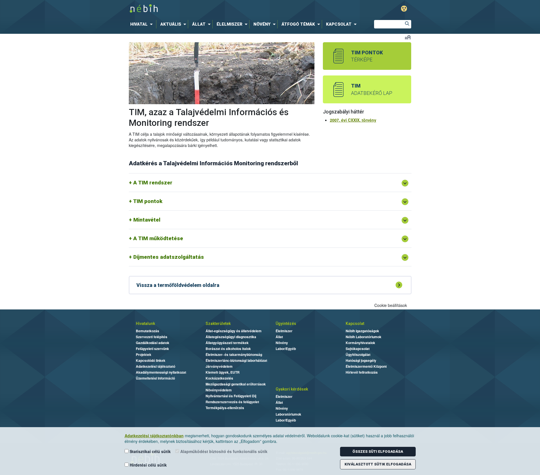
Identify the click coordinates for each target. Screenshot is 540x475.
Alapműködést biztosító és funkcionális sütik (223, 451)
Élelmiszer (284, 330)
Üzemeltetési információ (155, 378)
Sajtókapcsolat (358, 348)
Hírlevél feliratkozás (362, 372)
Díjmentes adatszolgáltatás (168, 257)
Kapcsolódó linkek (150, 360)
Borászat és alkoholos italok (228, 348)
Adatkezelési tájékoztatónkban (154, 435)
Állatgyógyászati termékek (227, 342)
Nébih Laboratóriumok (363, 336)
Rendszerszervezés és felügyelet (232, 401)
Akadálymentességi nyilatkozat (161, 372)
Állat (279, 336)
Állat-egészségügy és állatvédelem (234, 330)
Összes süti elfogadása (377, 451)
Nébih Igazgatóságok (362, 330)
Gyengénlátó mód (404, 9)
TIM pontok (147, 201)
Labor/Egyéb (286, 348)
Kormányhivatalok (360, 342)
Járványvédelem (219, 366)
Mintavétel (146, 220)
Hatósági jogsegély (361, 360)
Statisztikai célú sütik (150, 451)
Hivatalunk (145, 323)
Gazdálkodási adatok (152, 342)
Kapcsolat (355, 323)
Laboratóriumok (288, 414)
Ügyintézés (286, 323)
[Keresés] (407, 24)
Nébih (210, 9)
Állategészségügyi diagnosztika (231, 336)
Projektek (143, 354)
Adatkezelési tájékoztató (155, 366)
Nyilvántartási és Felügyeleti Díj (231, 395)
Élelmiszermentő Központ (366, 366)
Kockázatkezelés (219, 378)
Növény (282, 342)
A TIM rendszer (152, 182)
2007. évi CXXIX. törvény (353, 120)
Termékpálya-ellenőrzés (225, 407)
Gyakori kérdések (292, 389)
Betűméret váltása (407, 37)
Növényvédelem (219, 390)
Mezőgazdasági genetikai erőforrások (236, 384)
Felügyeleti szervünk (152, 348)
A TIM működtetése (158, 238)
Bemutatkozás (147, 330)
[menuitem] (142, 24)
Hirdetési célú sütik (148, 465)
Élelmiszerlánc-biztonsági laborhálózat (236, 360)
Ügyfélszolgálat (358, 354)
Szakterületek (218, 323)
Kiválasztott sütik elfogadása (378, 464)
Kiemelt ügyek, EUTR (223, 372)
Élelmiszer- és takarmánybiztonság (234, 354)
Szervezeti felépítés (151, 336)
